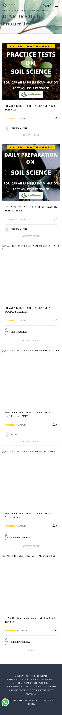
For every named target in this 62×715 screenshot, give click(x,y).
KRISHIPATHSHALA (20, 537)
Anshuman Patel (20, 128)
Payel (14, 434)
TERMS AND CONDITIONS (22, 700)
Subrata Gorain (19, 332)
